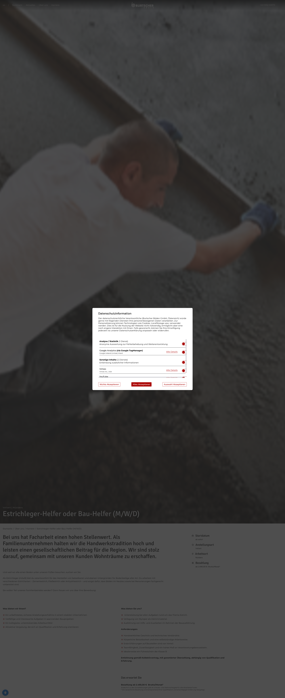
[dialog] (142, 349)
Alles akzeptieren (141, 384)
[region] (142, 358)
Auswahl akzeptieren (174, 384)
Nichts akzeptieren (109, 384)
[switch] (184, 343)
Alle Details (172, 351)
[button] (183, 344)
